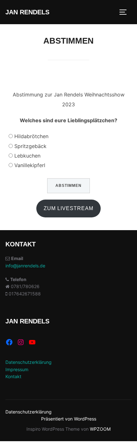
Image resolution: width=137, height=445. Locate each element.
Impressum (16, 369)
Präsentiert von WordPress (68, 418)
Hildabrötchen (31, 136)
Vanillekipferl (29, 165)
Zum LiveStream (68, 208)
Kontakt (13, 376)
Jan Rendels (27, 12)
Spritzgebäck (30, 146)
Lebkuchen (27, 155)
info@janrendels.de (25, 265)
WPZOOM (100, 429)
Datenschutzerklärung (28, 362)
